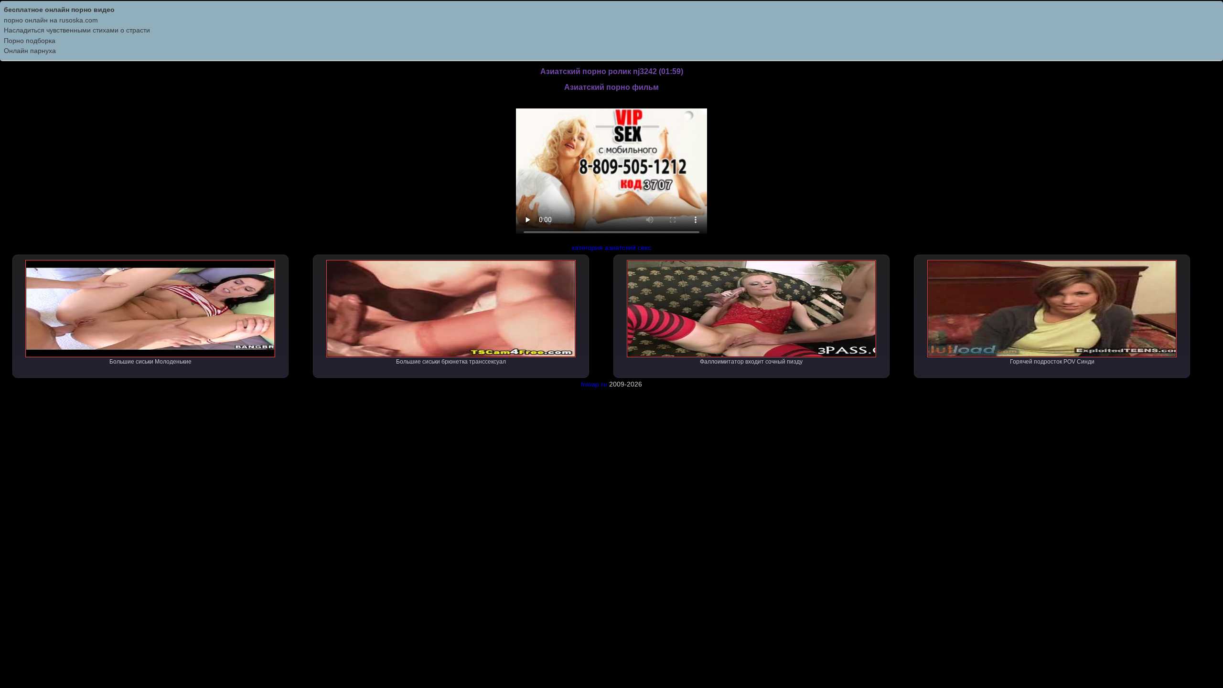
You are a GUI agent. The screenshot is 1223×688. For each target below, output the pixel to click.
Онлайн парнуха (30, 50)
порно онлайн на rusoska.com (51, 20)
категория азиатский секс (611, 247)
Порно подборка (29, 40)
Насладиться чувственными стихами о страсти (77, 30)
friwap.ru (594, 384)
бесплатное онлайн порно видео (59, 9)
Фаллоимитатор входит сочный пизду (751, 361)
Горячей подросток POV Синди (1052, 361)
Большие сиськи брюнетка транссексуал (451, 361)
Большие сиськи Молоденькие (150, 361)
